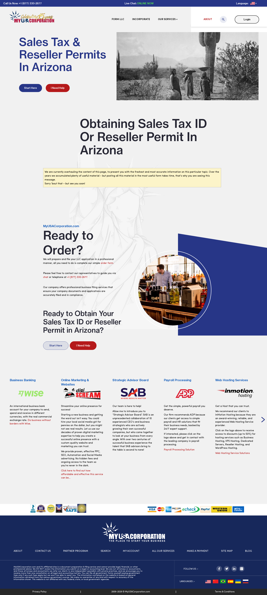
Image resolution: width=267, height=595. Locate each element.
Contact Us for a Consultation (232, 453)
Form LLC (118, 19)
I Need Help (58, 88)
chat (45, 277)
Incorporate (141, 19)
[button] (4, 420)
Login (247, 19)
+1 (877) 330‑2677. (77, 277)
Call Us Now (10, 3)
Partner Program (75, 551)
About (208, 19)
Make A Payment (197, 551)
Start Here (30, 88)
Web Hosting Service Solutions (181, 453)
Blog (248, 551)
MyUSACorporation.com (61, 226)
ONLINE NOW (145, 3)
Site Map (227, 551)
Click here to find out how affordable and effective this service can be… (31, 474)
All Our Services (163, 551)
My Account (131, 551)
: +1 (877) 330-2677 (30, 3)
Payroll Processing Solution (128, 450)
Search (105, 551)
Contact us (43, 551)
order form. (107, 263)
